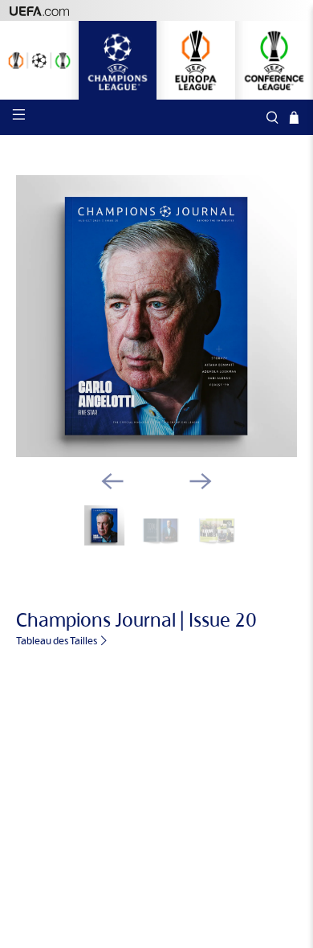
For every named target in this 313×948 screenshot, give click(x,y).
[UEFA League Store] (39, 60)
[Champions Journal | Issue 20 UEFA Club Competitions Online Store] (157, 316)
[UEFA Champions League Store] (118, 60)
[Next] (201, 481)
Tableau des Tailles (57, 641)
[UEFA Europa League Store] (195, 60)
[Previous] (112, 481)
